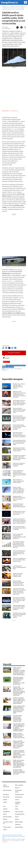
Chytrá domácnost (6, 786)
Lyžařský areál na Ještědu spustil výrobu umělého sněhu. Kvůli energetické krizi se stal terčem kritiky (13, 8)
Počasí (4, 814)
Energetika (6, 794)
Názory (17, 819)
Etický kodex (14, 835)
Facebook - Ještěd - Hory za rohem (13, 369)
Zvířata (5, 802)
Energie (11, 365)
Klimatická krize (19, 794)
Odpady (5, 800)
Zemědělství (6, 812)
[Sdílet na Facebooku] (21, 28)
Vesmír (5, 830)
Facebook (12, 836)
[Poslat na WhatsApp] (17, 28)
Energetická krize (14, 6)
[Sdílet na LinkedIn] (15, 348)
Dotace (17, 817)
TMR (7, 367)
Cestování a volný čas (8, 822)
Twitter (17, 836)
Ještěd (7, 365)
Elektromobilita (7, 790)
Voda (16, 806)
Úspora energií (19, 812)
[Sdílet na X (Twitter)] (25, 28)
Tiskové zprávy (7, 827)
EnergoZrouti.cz (5, 6)
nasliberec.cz (11, 281)
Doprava (17, 788)
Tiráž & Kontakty (6, 835)
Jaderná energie (7, 817)
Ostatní (17, 800)
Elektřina (23, 365)
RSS (20, 836)
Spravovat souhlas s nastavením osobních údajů (13, 839)
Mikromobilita (19, 822)
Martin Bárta (5, 27)
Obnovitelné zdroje (18, 791)
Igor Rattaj (11, 367)
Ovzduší (5, 809)
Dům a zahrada (19, 785)
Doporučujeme (19, 827)
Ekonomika (6, 797)
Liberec (3, 367)
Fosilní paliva (18, 797)
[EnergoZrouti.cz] (9, 2)
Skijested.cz (5, 370)
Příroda (5, 819)
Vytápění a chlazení (18, 803)
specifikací (14, 192)
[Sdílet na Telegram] (12, 348)
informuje (21, 298)
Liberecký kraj (22, 6)
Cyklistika (17, 825)
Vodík (16, 809)
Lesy (4, 806)
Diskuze (6, 358)
